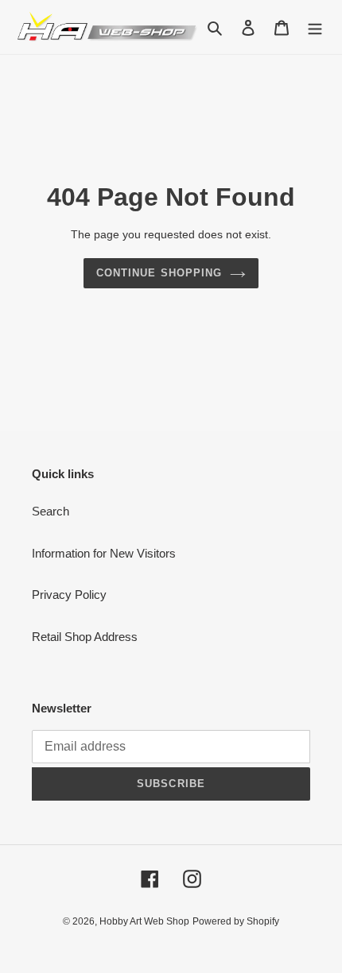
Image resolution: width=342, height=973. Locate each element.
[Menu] (315, 27)
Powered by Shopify (235, 921)
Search (50, 511)
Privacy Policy (69, 594)
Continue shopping (159, 273)
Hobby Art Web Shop (144, 921)
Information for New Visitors (104, 553)
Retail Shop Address (85, 636)
